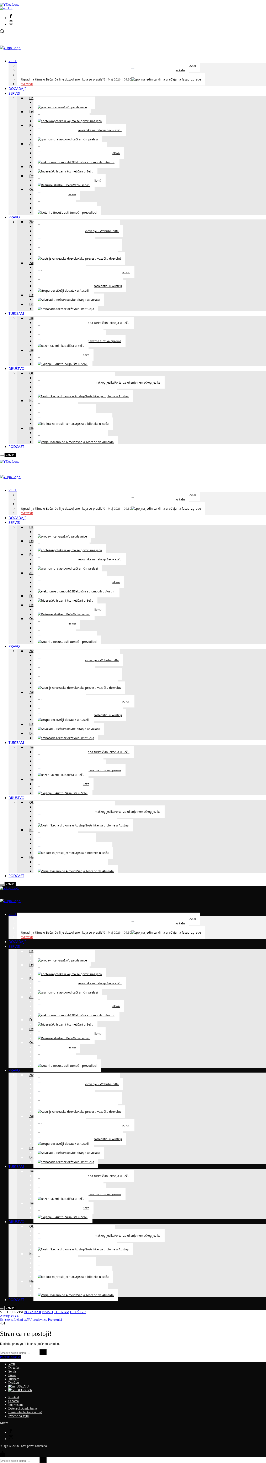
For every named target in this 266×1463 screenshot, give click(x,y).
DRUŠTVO (78, 1312)
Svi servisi (7, 1319)
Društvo (13, 1382)
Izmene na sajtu (18, 1416)
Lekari (18, 1319)
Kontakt (13, 1397)
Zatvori (10, 454)
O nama (13, 1401)
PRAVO (47, 1312)
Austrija (5, 1316)
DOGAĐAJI (32, 1312)
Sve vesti (27, 84)
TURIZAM (61, 1312)
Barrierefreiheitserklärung (25, 1412)
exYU (15, 1316)
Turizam (13, 1379)
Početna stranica (10, 1357)
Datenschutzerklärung (22, 1408)
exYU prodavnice (35, 1319)
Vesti (11, 1364)
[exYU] (6, 8)
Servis (12, 1371)
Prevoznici (55, 1319)
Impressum (15, 1404)
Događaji (14, 1367)
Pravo (12, 1375)
